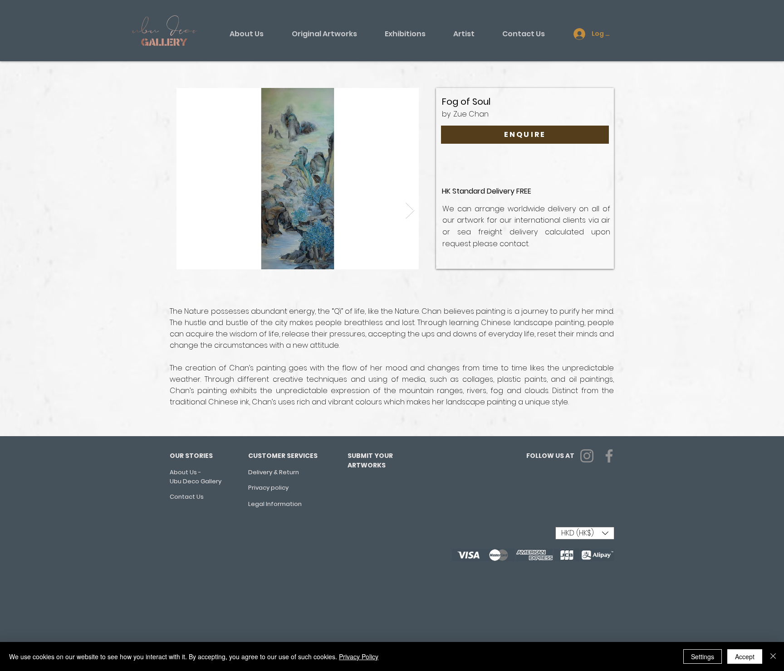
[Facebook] (609, 456)
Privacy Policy (358, 656)
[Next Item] (410, 210)
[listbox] (584, 533)
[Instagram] (587, 456)
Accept (745, 656)
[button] (584, 533)
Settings (702, 656)
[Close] (773, 656)
